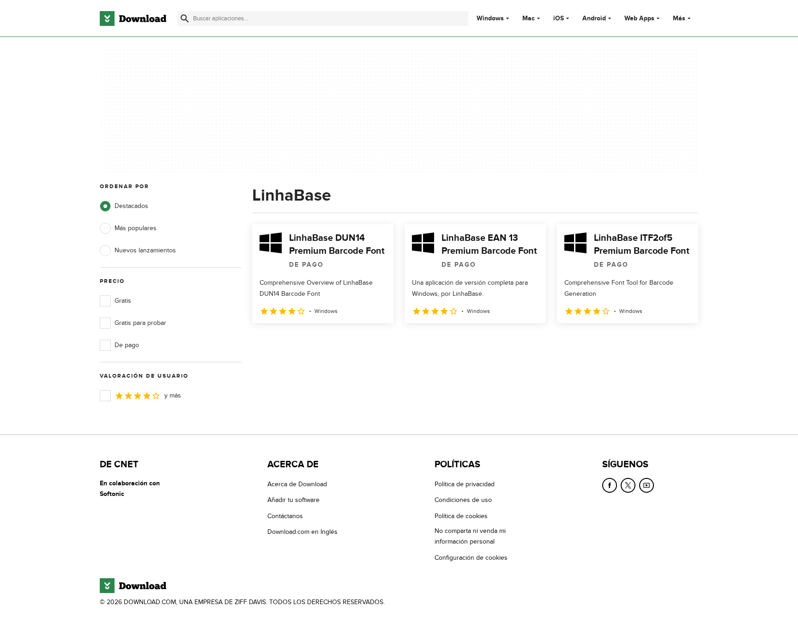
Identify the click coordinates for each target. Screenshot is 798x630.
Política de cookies (461, 516)
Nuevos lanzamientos (145, 250)
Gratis (123, 301)
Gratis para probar (140, 323)
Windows (490, 18)
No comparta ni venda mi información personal (470, 536)
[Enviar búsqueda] (184, 18)
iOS (558, 18)
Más (679, 18)
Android (594, 18)
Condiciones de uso (463, 500)
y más (172, 395)
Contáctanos (285, 516)
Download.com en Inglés (302, 532)
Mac (528, 18)
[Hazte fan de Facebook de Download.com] (609, 485)
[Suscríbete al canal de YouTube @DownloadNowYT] (646, 485)
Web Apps (639, 18)
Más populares (136, 228)
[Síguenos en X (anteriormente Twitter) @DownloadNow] (628, 485)
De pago (127, 345)
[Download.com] (133, 18)
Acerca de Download (297, 484)
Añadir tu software (293, 500)
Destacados (131, 206)
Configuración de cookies (471, 558)
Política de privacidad (465, 484)
